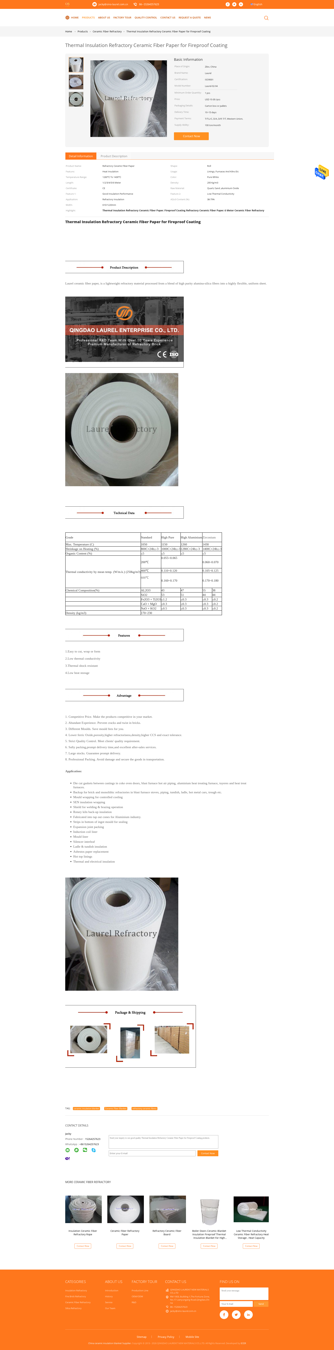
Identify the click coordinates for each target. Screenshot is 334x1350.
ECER (243, 1343)
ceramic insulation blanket (86, 1108)
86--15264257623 (149, 4)
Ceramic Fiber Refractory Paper (124, 1232)
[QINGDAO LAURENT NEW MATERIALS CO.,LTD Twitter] (235, 4)
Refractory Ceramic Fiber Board (167, 1232)
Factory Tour (122, 17)
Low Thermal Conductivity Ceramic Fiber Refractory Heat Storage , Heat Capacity (251, 1234)
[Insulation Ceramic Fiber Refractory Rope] (83, 1209)
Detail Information (81, 156)
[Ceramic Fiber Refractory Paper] (125, 1209)
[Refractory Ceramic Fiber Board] (167, 1209)
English (258, 4)
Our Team (110, 1308)
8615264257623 (90, 1144)
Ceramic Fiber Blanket (115, 1108)
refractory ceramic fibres (144, 1108)
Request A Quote (190, 17)
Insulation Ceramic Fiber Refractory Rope (83, 1232)
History (109, 1296)
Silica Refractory (73, 1308)
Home (75, 17)
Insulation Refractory (76, 1290)
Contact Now (191, 136)
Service (108, 1302)
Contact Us (167, 17)
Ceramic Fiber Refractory (78, 1302)
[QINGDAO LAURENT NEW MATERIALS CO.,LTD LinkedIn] (242, 4)
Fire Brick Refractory (75, 1296)
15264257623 (92, 1139)
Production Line (140, 1290)
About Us (104, 17)
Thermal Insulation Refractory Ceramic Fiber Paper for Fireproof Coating (168, 31)
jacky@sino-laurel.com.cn (113, 4)
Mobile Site (192, 1337)
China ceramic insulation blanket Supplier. (110, 1343)
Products (88, 17)
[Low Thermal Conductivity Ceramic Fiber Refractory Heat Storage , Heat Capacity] (252, 1209)
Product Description (114, 156)
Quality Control (146, 17)
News (207, 17)
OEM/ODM (137, 1296)
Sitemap (141, 1337)
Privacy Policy (166, 1337)
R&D (134, 1302)
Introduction (111, 1290)
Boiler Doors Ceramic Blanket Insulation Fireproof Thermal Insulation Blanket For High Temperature (209, 1236)
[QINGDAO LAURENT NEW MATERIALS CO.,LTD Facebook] (228, 4)
